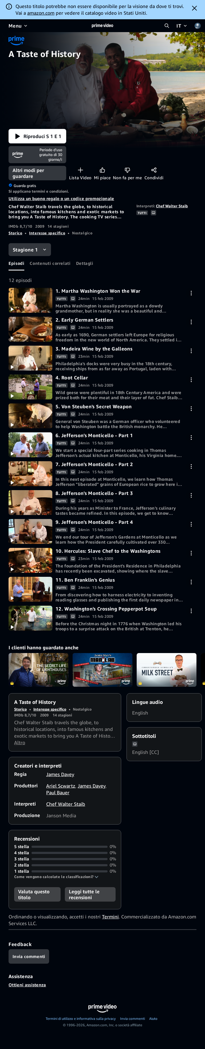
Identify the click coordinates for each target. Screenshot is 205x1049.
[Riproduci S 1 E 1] (30, 300)
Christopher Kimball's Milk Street (166, 670)
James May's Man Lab (102, 670)
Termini (110, 917)
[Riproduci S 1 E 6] (30, 444)
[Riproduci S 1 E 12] (30, 618)
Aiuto (153, 1018)
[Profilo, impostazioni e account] (197, 26)
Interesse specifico (47, 233)
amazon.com (40, 13)
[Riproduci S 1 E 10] (30, 560)
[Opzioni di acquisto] (191, 293)
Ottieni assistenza (27, 984)
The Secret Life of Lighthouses (38, 670)
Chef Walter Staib (172, 206)
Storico (15, 233)
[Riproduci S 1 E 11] (30, 589)
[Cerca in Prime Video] (167, 26)
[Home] (102, 26)
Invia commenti (132, 1018)
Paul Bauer (57, 792)
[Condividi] (154, 170)
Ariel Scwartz (60, 786)
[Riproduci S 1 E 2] (30, 329)
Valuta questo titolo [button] (34, 894)
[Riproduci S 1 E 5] (30, 415)
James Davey (60, 774)
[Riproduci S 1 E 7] (30, 473)
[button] (37, 136)
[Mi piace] (102, 170)
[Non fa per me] (127, 170)
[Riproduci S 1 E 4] (30, 387)
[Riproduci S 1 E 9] (30, 531)
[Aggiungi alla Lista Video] (80, 170)
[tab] (16, 263)
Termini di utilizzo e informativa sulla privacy (81, 1018)
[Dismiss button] (194, 8)
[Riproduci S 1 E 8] (30, 502)
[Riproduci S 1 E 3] (30, 358)
